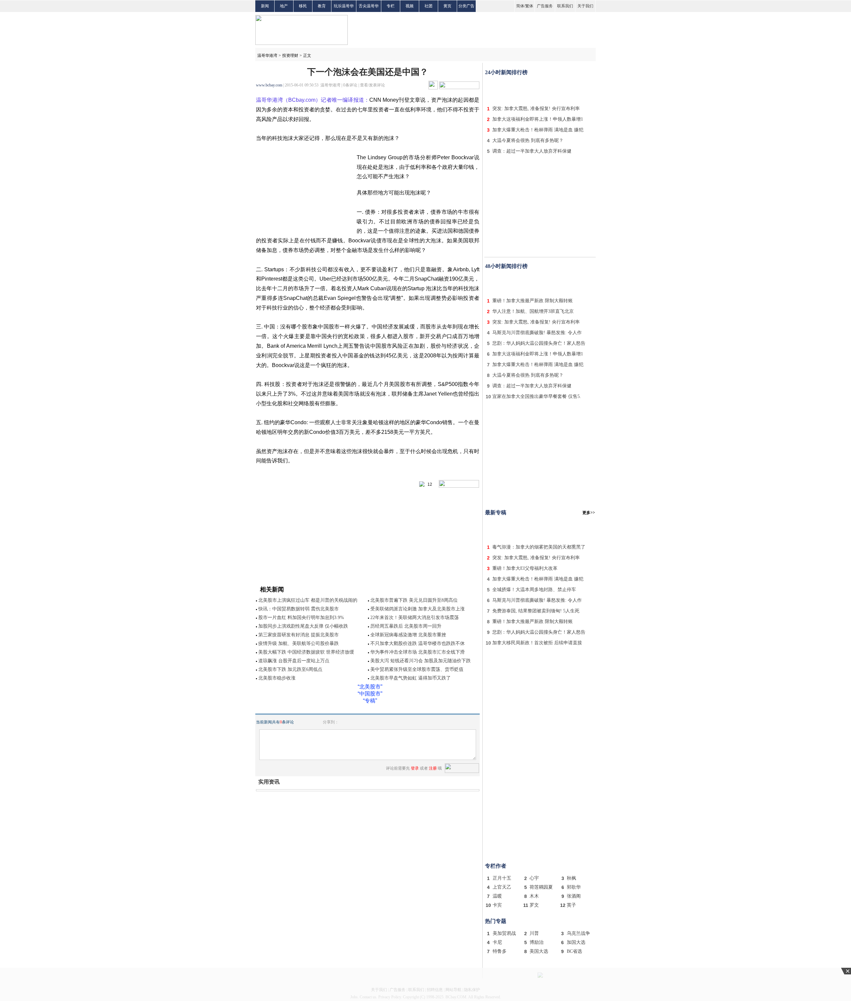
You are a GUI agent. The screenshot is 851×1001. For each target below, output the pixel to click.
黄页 (447, 6)
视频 (410, 6)
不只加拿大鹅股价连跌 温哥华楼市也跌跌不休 (417, 643)
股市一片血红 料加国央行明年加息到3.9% (301, 617)
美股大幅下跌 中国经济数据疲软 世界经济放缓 (306, 652)
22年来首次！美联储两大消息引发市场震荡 (414, 617)
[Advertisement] (540, 89)
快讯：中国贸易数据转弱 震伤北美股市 (298, 608)
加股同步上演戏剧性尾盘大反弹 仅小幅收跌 (303, 626)
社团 (428, 6)
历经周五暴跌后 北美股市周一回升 (405, 626)
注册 (433, 768)
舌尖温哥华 (369, 6)
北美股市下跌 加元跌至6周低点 (290, 669)
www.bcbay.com (269, 85)
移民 (303, 6)
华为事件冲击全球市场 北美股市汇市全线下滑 (417, 652)
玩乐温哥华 (344, 6)
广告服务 (545, 6)
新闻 (265, 6)
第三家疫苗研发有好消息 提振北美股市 (298, 634)
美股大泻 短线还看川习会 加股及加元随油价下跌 (420, 660)
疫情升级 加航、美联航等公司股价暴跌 (298, 643)
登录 (415, 768)
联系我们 (565, 6)
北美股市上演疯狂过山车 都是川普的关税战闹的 (307, 600)
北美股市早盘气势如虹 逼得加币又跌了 (410, 678)
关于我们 (585, 6)
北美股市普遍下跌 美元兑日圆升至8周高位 (414, 600)
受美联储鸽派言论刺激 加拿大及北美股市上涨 (417, 608)
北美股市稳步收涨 (277, 678)
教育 (322, 6)
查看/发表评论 (372, 85)
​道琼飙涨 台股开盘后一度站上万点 (293, 660)
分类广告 (466, 6)
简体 (520, 6)
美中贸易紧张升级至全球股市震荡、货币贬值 (416, 669)
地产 (284, 6)
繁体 (529, 6)
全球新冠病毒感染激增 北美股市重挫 (408, 634)
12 (428, 484)
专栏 (391, 6)
